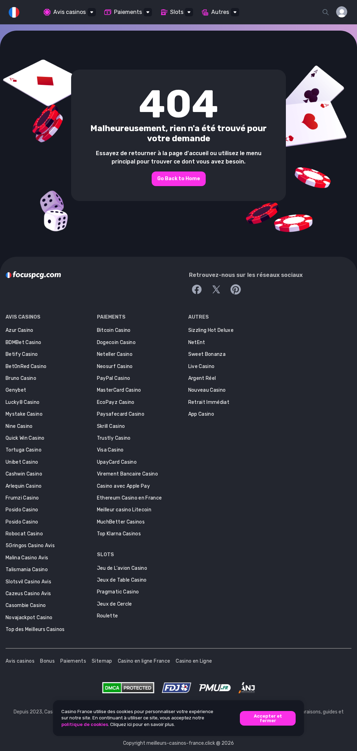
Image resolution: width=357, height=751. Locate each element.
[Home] (33, 275)
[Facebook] (196, 289)
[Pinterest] (235, 289)
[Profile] (342, 12)
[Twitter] (216, 289)
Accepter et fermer (268, 718)
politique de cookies (84, 724)
